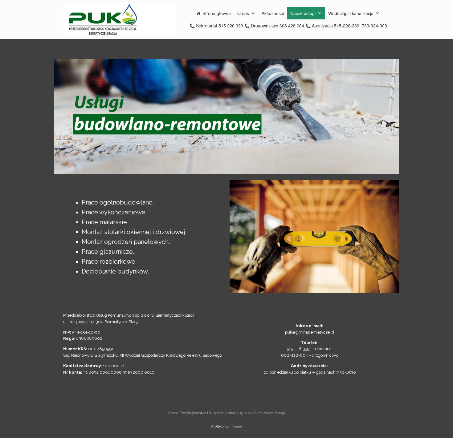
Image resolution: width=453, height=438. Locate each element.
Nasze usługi (303, 13)
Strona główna (216, 13)
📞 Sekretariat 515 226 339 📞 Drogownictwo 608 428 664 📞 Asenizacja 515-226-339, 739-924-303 (288, 25)
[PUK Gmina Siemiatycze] (119, 19)
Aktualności (273, 13)
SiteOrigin (222, 426)
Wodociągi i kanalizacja (350, 13)
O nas (243, 13)
